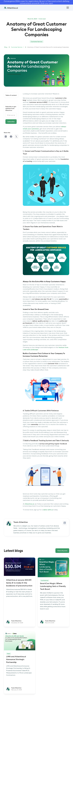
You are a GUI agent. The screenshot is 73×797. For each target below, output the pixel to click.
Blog (5, 47)
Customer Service (16, 47)
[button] (67, 7)
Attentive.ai (29, 504)
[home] (11, 7)
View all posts (62, 551)
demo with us (48, 510)
